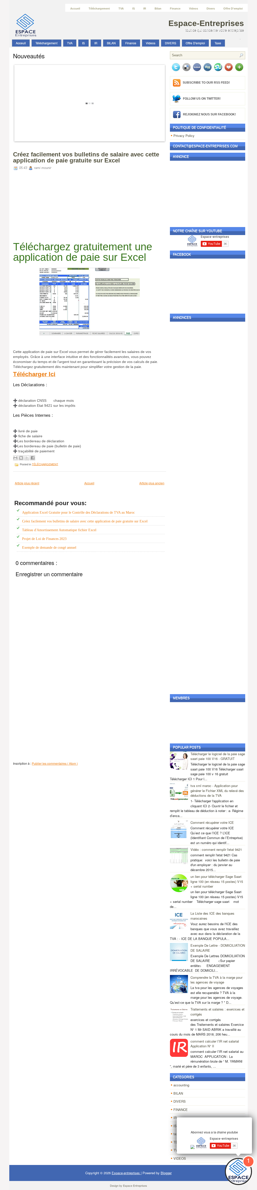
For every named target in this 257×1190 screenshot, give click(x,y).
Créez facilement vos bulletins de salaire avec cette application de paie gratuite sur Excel (86, 157)
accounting (181, 1085)
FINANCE (180, 1109)
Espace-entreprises (206, 23)
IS (133, 8)
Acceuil (21, 43)
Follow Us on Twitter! (202, 98)
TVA (121, 8)
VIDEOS (179, 1158)
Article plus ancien (151, 483)
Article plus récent (27, 483)
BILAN (111, 43)
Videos (193, 8)
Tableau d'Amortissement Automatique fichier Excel (59, 530)
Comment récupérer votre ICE (212, 822)
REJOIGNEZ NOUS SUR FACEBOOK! (209, 114)
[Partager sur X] (26, 457)
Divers (211, 8)
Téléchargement (99, 8)
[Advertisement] (89, 206)
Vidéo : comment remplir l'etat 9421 (216, 849)
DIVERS (170, 43)
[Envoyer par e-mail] (15, 457)
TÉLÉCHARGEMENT (45, 464)
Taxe (218, 43)
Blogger (166, 1172)
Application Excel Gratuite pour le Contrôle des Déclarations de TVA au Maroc (78, 512)
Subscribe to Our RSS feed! (206, 82)
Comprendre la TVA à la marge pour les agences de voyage (216, 980)
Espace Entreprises (135, 1185)
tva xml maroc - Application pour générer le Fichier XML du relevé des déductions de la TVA (217, 790)
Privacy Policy (184, 135)
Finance (175, 8)
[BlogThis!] (21, 457)
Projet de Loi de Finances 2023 (44, 539)
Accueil (75, 8)
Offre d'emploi (233, 8)
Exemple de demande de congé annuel (49, 547)
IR (144, 8)
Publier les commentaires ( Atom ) (55, 763)
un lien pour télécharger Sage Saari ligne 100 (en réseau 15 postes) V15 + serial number (216, 881)
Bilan (158, 8)
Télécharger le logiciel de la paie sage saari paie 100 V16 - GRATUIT (217, 756)
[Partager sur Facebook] (32, 457)
